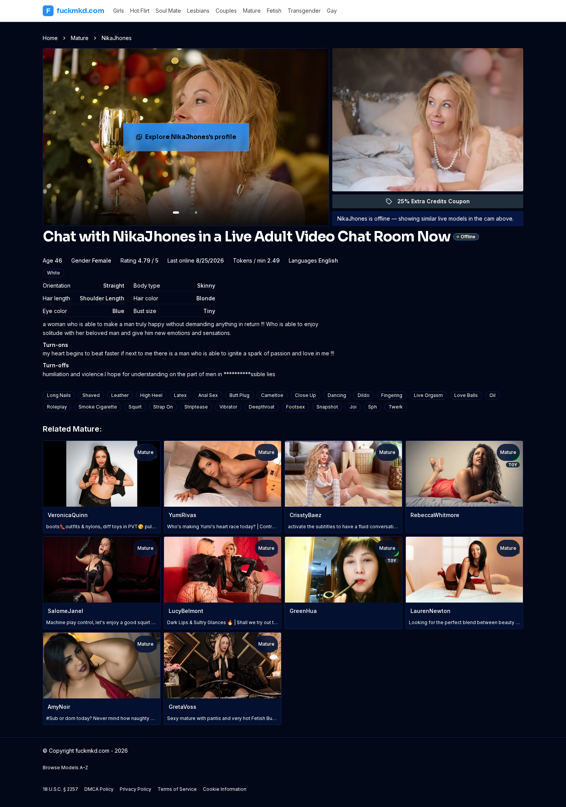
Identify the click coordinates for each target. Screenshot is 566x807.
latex (180, 395)
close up (305, 395)
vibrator (228, 407)
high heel (151, 395)
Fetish (274, 10)
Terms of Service (177, 789)
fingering (391, 395)
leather (120, 395)
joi (353, 407)
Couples (226, 10)
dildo (364, 395)
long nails (59, 395)
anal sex (208, 395)
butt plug (239, 395)
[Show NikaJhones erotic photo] (175, 212)
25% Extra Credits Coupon (438, 203)
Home (50, 38)
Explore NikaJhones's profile (194, 139)
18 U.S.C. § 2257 (60, 789)
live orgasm (428, 395)
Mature (252, 10)
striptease (196, 407)
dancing (337, 395)
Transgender (304, 10)
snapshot (327, 407)
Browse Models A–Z (65, 767)
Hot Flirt (139, 10)
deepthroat (262, 407)
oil (492, 395)
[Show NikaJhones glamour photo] (196, 212)
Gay (332, 10)
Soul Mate (168, 10)
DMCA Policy (99, 789)
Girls (118, 10)
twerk (395, 407)
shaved (91, 395)
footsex (295, 407)
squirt (135, 407)
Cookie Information (224, 789)
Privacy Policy (135, 789)
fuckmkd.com (75, 11)
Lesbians (198, 10)
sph (372, 407)
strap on (163, 407)
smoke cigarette (98, 407)
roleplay (57, 407)
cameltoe (272, 395)
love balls (466, 395)
